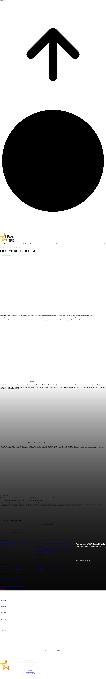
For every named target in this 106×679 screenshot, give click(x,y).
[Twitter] (48, 666)
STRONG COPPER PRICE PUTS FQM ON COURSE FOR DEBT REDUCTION (19, 622)
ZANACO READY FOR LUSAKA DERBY (10, 598)
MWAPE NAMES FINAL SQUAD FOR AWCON (11, 628)
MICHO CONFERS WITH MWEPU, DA (10, 609)
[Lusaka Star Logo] (16, 237)
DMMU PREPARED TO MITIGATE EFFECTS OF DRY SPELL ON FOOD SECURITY (20, 604)
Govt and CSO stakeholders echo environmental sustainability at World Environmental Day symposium (24, 616)
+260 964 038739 (30, 670)
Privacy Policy (51, 676)
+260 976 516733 (30, 672)
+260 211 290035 (31, 673)
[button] (104, 244)
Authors (45, 676)
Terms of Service (59, 676)
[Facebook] (41, 666)
